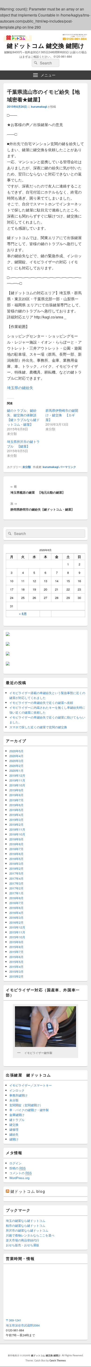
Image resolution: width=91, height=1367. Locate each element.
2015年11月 (17, 932)
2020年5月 (16, 751)
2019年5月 (16, 810)
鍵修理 (13, 1129)
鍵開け (13, 1139)
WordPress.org (19, 1178)
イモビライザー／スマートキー (30, 1085)
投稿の (17, 1168)
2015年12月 (17, 927)
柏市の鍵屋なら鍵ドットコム (25, 1225)
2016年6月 (16, 908)
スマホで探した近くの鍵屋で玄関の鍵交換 (38, 727)
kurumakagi (39, 106)
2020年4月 (16, 756)
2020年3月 (16, 761)
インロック (16, 1090)
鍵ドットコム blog (27, 1191)
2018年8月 (16, 844)
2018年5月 (16, 858)
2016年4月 (16, 912)
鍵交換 (13, 1124)
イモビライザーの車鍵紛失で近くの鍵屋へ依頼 (41, 702)
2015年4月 (16, 966)
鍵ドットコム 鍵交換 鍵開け (45, 45)
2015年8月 (16, 947)
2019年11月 (17, 780)
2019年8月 (16, 795)
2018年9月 (16, 839)
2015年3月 (16, 971)
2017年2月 (16, 888)
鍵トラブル (16, 1119)
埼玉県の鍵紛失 (20, 387)
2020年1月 (16, 770)
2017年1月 (16, 893)
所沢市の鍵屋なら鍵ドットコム (27, 1230)
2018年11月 (17, 829)
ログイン (15, 1163)
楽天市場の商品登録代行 (22, 1240)
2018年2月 (16, 868)
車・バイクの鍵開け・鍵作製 (29, 1110)
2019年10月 (17, 785)
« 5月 (23, 613)
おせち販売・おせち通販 (22, 1245)
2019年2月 (16, 824)
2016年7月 (16, 903)
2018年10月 (17, 834)
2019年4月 (16, 814)
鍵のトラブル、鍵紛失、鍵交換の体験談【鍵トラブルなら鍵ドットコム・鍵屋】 (23, 417)
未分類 (26, 467)
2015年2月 (16, 976)
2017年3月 (16, 883)
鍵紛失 (13, 1134)
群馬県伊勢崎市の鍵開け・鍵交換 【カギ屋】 (62, 415)
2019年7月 (16, 800)
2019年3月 (16, 819)
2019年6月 (16, 805)
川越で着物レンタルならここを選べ (30, 1235)
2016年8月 (16, 898)
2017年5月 (16, 873)
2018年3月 (16, 863)
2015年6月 (16, 957)
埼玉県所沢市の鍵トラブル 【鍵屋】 (23, 443)
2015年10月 (17, 937)
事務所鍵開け (18, 1095)
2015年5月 (16, 961)
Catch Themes (57, 1360)
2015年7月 (16, 951)
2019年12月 (17, 775)
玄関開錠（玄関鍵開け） (26, 1105)
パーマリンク (67, 467)
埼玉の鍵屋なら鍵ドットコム (25, 1220)
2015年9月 (16, 942)
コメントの (20, 1173)
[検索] (35, 63)
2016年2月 (16, 922)
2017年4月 (16, 878)
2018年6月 (16, 854)
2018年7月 (16, 849)
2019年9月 (16, 790)
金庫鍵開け (16, 1115)
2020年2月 (16, 765)
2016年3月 (16, 917)
